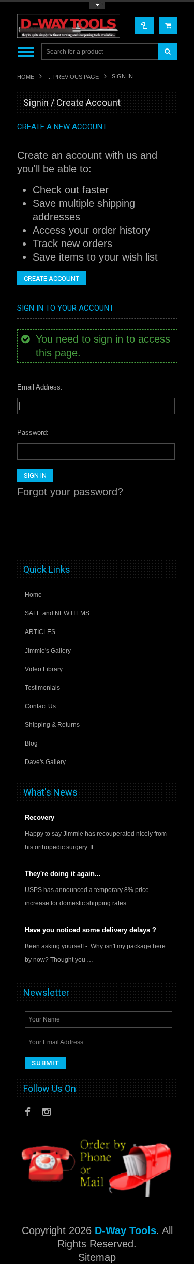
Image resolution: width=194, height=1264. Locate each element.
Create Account (51, 278)
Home (25, 77)
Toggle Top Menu (97, 5)
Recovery (39, 817)
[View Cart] (168, 25)
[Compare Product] (144, 25)
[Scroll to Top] (164, 530)
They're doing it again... (63, 874)
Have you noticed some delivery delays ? (90, 930)
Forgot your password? (70, 491)
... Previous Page (73, 77)
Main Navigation (26, 52)
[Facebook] (28, 1112)
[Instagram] (46, 1112)
